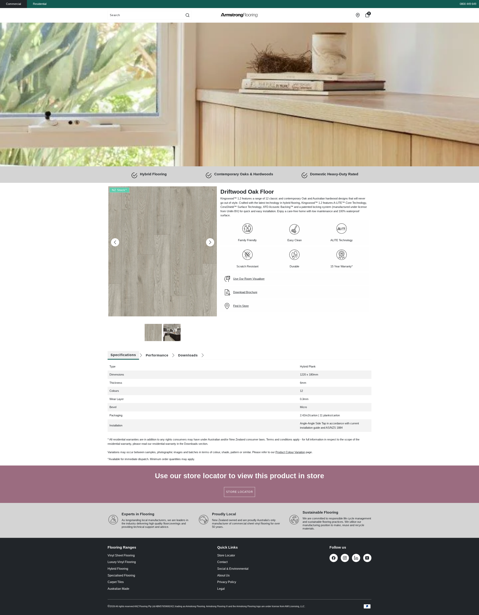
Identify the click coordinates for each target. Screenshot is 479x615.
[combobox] (145, 15)
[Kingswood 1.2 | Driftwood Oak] (162, 251)
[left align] (115, 242)
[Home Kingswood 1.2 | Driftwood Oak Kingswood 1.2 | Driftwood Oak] (239, 94)
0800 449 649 (468, 3)
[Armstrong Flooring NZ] (239, 15)
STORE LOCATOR (239, 491)
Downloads (188, 355)
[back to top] (470, 598)
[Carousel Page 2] (172, 332)
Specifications (123, 355)
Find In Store (241, 305)
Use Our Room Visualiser (249, 278)
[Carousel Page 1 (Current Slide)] (153, 332)
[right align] (210, 242)
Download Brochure (245, 292)
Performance (157, 355)
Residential (39, 3)
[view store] (358, 15)
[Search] (187, 15)
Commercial (13, 3)
